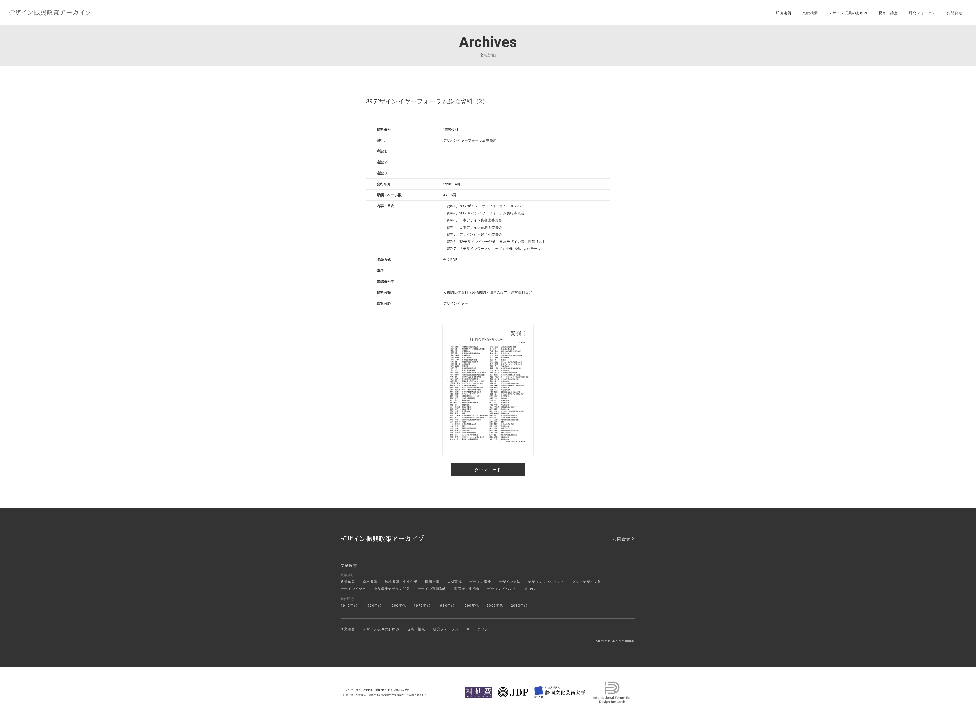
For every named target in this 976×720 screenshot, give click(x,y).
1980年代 (446, 605)
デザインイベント (501, 588)
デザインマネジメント (546, 581)
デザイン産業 (480, 581)
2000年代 (494, 605)
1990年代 (470, 605)
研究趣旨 (784, 12)
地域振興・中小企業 (401, 581)
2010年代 (519, 605)
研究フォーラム (922, 12)
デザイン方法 (510, 581)
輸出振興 (370, 581)
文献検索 (810, 12)
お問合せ (955, 12)
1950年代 (373, 605)
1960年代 (397, 605)
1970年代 (422, 605)
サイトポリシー (479, 629)
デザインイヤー (353, 588)
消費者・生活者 (467, 588)
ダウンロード (488, 469)
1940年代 (349, 605)
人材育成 (454, 581)
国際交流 (432, 581)
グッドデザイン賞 (586, 581)
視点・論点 (888, 12)
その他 (529, 588)
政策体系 (348, 581)
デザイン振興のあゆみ (848, 12)
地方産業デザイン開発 (392, 588)
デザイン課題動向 (432, 588)
